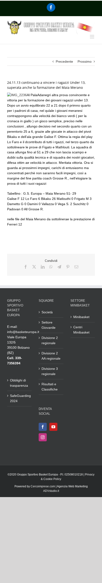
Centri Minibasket (81, 329)
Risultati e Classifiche (50, 386)
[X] (34, 267)
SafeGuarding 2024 (19, 398)
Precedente (64, 61)
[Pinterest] (68, 267)
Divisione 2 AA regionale (51, 355)
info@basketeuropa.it (23, 332)
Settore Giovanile (49, 324)
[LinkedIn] (43, 267)
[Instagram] (43, 437)
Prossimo (85, 61)
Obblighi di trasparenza (19, 382)
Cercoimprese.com (43, 486)
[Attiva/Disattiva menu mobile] (92, 36)
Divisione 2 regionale (50, 340)
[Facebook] (51, 7)
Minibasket (81, 317)
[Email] (76, 267)
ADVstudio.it (51, 491)
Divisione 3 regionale (50, 371)
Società (47, 312)
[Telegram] (59, 267)
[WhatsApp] (51, 267)
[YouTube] (53, 427)
